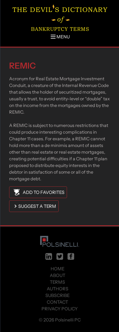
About (57, 275)
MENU (63, 36)
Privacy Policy (60, 308)
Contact (57, 302)
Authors (57, 288)
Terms (57, 282)
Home (57, 268)
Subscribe (57, 295)
